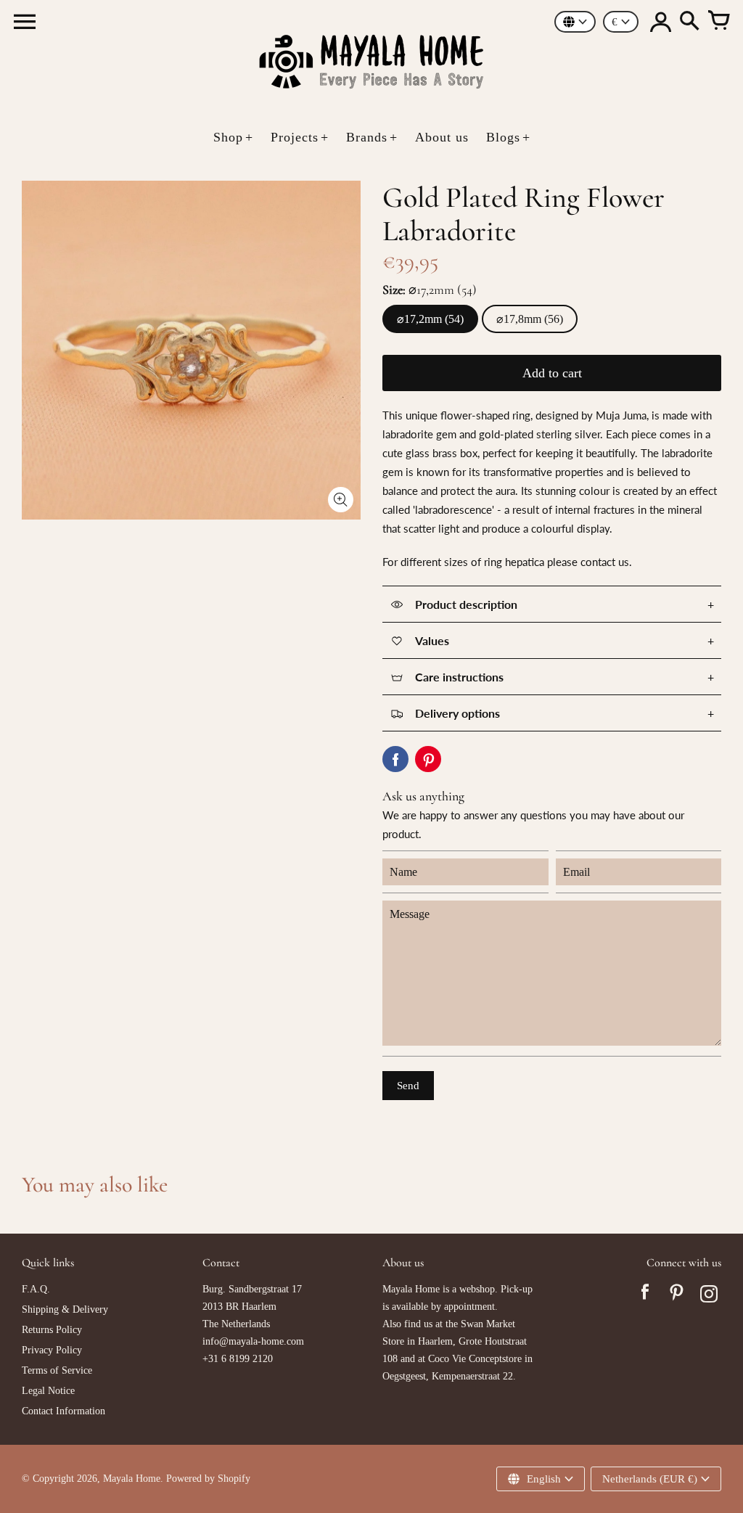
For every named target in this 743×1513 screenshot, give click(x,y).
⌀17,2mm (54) (430, 319)
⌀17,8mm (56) (529, 319)
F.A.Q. (36, 1289)
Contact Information (63, 1411)
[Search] (689, 22)
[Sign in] (660, 22)
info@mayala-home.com (253, 1341)
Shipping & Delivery (65, 1309)
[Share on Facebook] (395, 759)
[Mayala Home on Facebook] (645, 1296)
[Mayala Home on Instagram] (709, 1296)
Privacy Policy (52, 1350)
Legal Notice (48, 1390)
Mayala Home (131, 1478)
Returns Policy (52, 1329)
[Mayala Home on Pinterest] (677, 1296)
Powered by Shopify (208, 1478)
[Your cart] (718, 22)
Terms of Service (57, 1370)
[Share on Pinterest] (428, 759)
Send (408, 1085)
